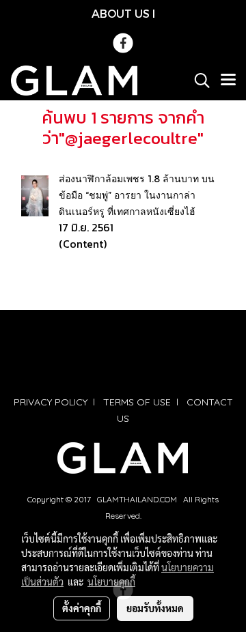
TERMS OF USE (137, 402)
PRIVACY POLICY (50, 402)
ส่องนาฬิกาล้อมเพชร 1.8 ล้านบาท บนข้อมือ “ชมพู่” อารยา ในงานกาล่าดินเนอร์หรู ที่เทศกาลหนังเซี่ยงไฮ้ (137, 195)
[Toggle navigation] (228, 81)
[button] (197, 80)
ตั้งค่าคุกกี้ (81, 608)
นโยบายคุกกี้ (111, 581)
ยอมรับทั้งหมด (155, 608)
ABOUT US (121, 13)
